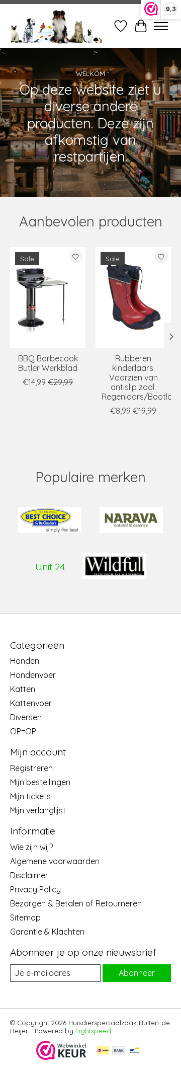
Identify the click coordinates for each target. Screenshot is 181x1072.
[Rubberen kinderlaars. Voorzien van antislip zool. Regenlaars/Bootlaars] (133, 297)
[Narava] (131, 521)
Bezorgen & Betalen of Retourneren (76, 903)
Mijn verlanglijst (38, 810)
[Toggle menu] (161, 26)
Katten (22, 689)
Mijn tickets (30, 796)
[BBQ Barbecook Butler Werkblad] (47, 297)
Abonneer (137, 973)
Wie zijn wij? (31, 847)
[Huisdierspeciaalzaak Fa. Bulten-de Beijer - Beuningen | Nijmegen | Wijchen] (56, 26)
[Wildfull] (114, 567)
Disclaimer (29, 875)
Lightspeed (93, 1031)
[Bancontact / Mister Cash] (134, 1051)
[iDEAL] (103, 1051)
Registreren (31, 768)
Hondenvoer (33, 675)
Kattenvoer (31, 703)
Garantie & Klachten (47, 932)
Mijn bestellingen (40, 782)
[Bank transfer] (118, 1051)
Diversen (26, 717)
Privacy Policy (35, 889)
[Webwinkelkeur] (61, 1057)
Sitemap (25, 917)
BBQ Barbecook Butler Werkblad (48, 363)
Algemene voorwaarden (55, 861)
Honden (24, 661)
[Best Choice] (49, 521)
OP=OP (23, 731)
